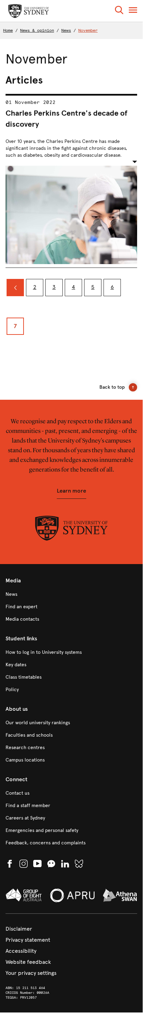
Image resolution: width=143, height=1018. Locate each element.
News (66, 30)
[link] (71, 594)
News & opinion (37, 30)
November (88, 30)
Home (8, 30)
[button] (119, 11)
